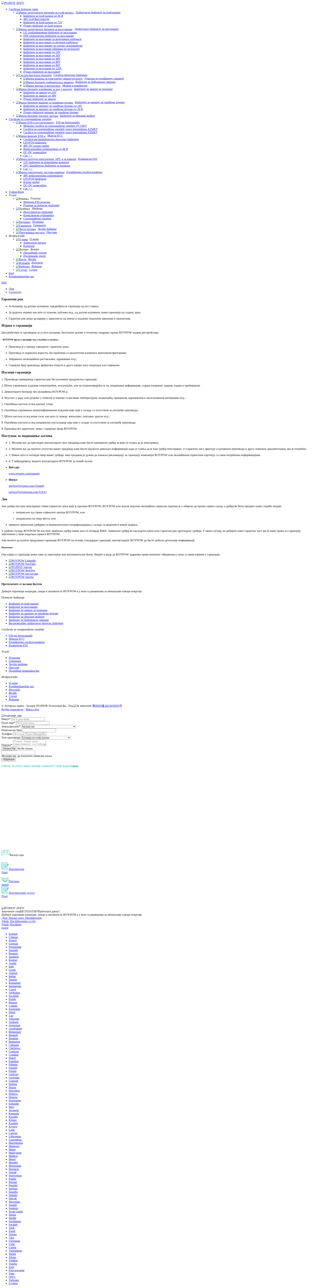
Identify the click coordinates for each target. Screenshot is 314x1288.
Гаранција (15, 292)
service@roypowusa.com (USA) (27, 492)
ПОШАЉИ (8, 759)
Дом (11, 288)
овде (75, 765)
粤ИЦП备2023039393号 (107, 705)
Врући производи (12, 709)
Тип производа (10, 737)
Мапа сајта (32, 709)
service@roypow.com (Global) (26, 485)
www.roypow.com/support (24, 473)
